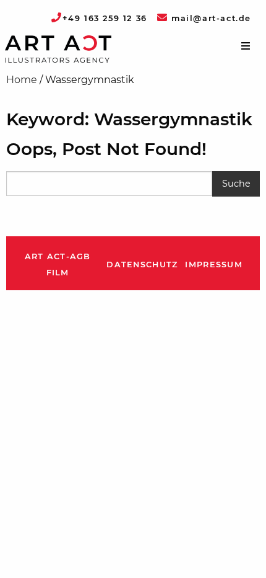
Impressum (213, 264)
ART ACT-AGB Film (58, 264)
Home (21, 80)
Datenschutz (142, 264)
